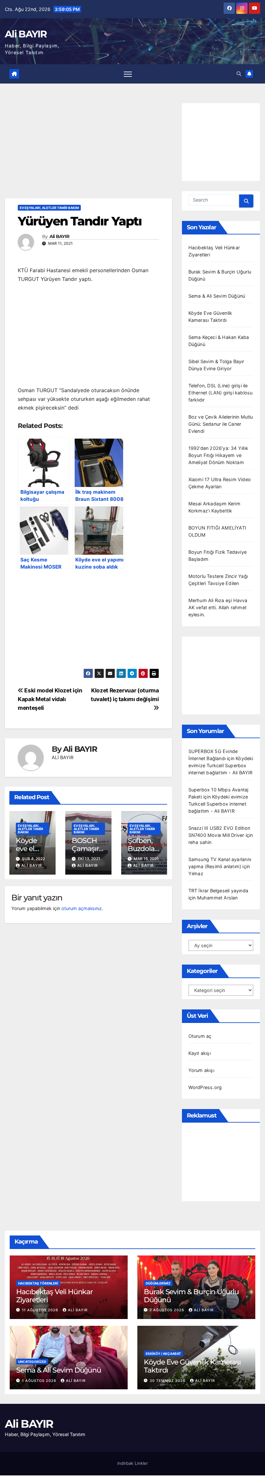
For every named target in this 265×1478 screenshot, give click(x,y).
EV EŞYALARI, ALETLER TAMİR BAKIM (49, 208)
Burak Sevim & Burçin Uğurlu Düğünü (191, 1295)
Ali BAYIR (26, 34)
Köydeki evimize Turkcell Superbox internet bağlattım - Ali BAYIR (220, 765)
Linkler (141, 1463)
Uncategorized (32, 1362)
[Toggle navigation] (128, 74)
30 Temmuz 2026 (168, 1380)
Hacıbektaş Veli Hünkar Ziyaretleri (54, 1295)
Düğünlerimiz (158, 1283)
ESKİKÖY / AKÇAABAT (163, 1353)
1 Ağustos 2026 (40, 1380)
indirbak (125, 1463)
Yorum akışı (201, 1070)
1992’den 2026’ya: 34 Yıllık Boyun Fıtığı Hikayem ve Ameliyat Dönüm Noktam (218, 455)
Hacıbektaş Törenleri (38, 1283)
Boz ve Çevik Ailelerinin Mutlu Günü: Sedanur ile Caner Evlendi (220, 424)
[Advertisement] (88, 150)
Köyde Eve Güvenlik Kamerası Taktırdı (192, 1366)
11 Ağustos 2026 (40, 1310)
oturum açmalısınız (81, 908)
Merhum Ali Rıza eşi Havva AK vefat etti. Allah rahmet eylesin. (218, 607)
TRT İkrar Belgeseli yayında (218, 890)
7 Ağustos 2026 (168, 1310)
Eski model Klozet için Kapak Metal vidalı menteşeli (50, 699)
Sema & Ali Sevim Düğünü (216, 296)
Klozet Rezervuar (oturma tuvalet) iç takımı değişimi (125, 694)
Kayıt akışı (199, 1053)
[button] (239, 73)
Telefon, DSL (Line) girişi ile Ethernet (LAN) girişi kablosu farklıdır (220, 392)
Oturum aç (200, 1036)
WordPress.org (205, 1087)
